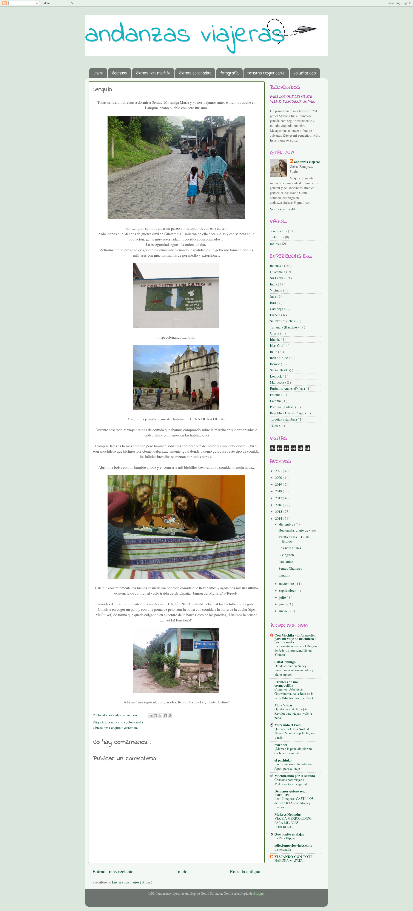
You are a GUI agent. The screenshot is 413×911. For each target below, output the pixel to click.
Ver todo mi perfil (282, 209)
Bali (273, 302)
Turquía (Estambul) (284, 419)
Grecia (275, 333)
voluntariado (305, 73)
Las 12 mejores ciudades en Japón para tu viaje (293, 766)
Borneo (275, 364)
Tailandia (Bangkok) (284, 327)
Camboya (277, 308)
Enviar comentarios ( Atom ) (132, 882)
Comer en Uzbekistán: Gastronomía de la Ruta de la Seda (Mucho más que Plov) (293, 693)
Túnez (274, 425)
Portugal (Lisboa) (282, 407)
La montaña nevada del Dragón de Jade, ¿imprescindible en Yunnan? (295, 650)
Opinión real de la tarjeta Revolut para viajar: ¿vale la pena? (293, 713)
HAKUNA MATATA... (289, 860)
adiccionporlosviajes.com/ (293, 845)
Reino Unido (279, 357)
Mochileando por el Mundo (294, 775)
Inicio (181, 871)
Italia (274, 351)
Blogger (258, 893)
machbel (280, 744)
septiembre (287, 590)
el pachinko (282, 760)
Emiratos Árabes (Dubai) (288, 388)
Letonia (276, 400)
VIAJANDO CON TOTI (293, 856)
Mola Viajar (283, 705)
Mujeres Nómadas (287, 814)
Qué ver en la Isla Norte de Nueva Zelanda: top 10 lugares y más (295, 733)
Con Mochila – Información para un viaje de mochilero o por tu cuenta (295, 639)
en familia (277, 237)
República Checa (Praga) (287, 413)
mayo (283, 611)
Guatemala (135, 722)
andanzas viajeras (185, 35)
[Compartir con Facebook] (165, 716)
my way (275, 243)
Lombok (276, 376)
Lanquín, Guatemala (123, 727)
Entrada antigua (245, 871)
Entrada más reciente (112, 871)
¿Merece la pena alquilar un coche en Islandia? (293, 750)
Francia (275, 315)
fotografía (229, 73)
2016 (279, 505)
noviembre (287, 583)
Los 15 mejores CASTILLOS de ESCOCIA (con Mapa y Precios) (294, 802)
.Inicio (98, 73)
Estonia (275, 394)
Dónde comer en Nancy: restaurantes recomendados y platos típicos (293, 670)
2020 (279, 477)
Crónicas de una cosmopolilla (286, 683)
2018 (279, 491)
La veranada (282, 849)
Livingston (286, 554)
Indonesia (277, 265)
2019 (279, 484)
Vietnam (276, 290)
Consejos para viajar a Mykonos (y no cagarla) (290, 781)
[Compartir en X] (160, 716)
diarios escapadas (195, 73)
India (274, 284)
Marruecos (277, 382)
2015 (279, 511)
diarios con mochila (153, 73)
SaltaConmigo (285, 661)
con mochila (117, 722)
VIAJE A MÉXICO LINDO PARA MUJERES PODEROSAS (292, 822)
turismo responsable (266, 73)
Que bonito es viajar (289, 834)
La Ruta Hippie (284, 838)
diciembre (286, 524)
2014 (279, 518)
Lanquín (284, 575)
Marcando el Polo (287, 725)
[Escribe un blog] (155, 716)
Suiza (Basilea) (281, 370)
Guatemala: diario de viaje (297, 530)
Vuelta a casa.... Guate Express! (294, 539)
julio (283, 597)
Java (273, 296)
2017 (279, 498)
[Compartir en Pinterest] (170, 716)
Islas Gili (277, 345)
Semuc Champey (290, 568)
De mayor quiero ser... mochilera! (290, 793)
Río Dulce (286, 561)
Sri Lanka (277, 278)
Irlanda (275, 339)
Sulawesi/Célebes (283, 321)
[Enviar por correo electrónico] (150, 716)
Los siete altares (290, 548)
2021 (279, 471)
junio (283, 604)
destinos (119, 73)
